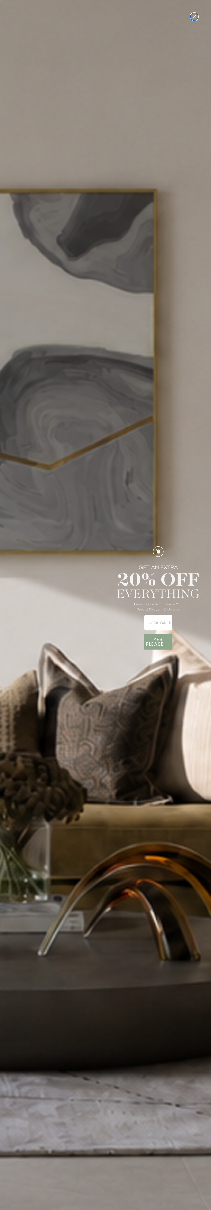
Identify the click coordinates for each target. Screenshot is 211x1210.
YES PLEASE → (158, 641)
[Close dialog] (194, 17)
